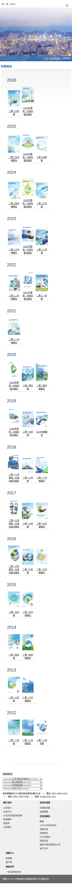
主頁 (46, 58)
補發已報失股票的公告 (50, 845)
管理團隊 (7, 819)
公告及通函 (45, 837)
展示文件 (44, 848)
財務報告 (44, 833)
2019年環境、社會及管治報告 (14, 432)
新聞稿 (9, 858)
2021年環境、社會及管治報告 (28, 295)
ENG (13, 4)
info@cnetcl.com (48, 797)
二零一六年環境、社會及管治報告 (14, 569)
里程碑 (6, 823)
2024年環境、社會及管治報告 (28, 157)
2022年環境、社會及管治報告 (28, 249)
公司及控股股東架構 (12, 815)
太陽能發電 (45, 808)
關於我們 (7, 803)
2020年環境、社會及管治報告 (14, 385)
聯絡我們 (10, 867)
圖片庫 (9, 862)
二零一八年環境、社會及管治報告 (14, 477)
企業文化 (7, 812)
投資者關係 (55, 58)
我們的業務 (45, 803)
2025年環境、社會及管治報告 (28, 111)
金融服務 (44, 812)
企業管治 (7, 827)
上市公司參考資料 (48, 825)
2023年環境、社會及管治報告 (28, 203)
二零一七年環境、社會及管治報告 (14, 523)
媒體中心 (10, 853)
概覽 (42, 821)
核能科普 (44, 829)
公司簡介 (7, 808)
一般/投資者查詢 (13, 872)
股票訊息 (44, 841)
